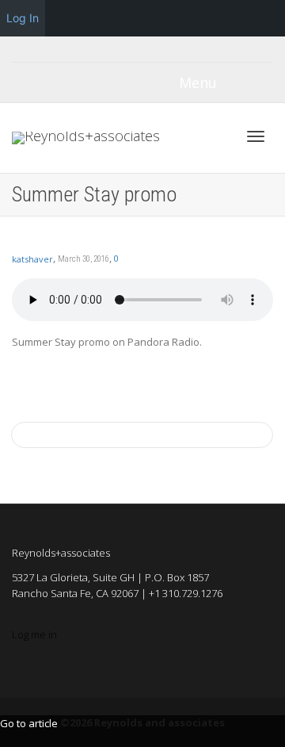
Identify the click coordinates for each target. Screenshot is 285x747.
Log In (22, 18)
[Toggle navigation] (255, 136)
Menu (198, 82)
